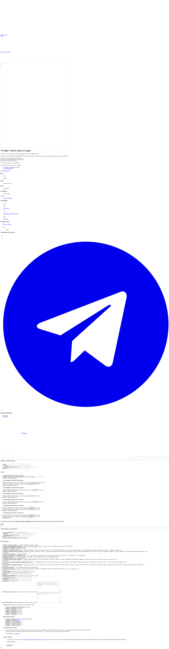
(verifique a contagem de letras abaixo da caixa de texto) (20, 591)
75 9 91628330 (24, 433)
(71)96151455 (6, 208)
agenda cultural (6, 171)
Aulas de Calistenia (7, 224)
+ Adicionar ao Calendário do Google (11, 167)
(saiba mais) (18, 619)
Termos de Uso (40, 639)
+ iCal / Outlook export (8, 168)
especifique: (5, 552)
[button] (115, 55)
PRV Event (5, 415)
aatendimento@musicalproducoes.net (11, 213)
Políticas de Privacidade (29, 639)
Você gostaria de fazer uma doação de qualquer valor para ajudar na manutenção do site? (24, 631)
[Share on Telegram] (85, 409)
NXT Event (5, 416)
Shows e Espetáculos (7, 198)
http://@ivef (5, 219)
